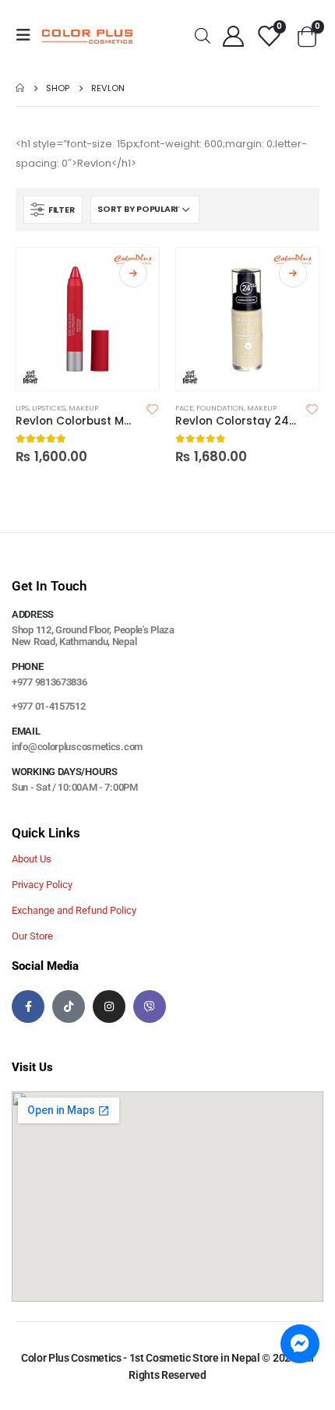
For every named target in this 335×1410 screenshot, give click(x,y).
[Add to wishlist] (153, 408)
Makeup (83, 408)
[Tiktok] (68, 1006)
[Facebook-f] (28, 1006)
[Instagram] (109, 1006)
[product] (87, 319)
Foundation (220, 408)
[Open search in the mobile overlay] (202, 34)
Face (184, 408)
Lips (22, 408)
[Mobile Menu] (28, 35)
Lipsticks (48, 408)
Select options (133, 273)
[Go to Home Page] (20, 88)
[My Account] (232, 35)
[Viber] (149, 1006)
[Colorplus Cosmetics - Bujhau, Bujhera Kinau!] (87, 35)
